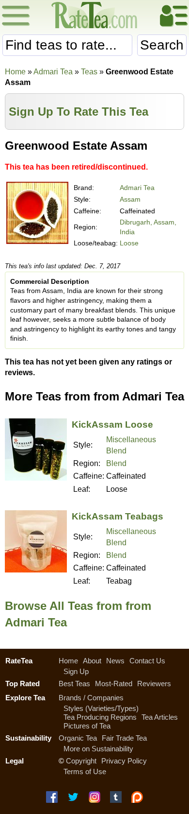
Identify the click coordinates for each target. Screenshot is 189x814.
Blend (116, 463)
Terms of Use (84, 771)
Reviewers (154, 683)
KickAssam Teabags (117, 516)
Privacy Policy (124, 761)
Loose (129, 243)
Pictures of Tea (86, 726)
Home (15, 72)
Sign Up (76, 671)
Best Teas (74, 683)
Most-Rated (113, 683)
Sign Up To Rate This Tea (78, 111)
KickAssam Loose (112, 424)
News (115, 661)
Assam (130, 199)
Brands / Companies (91, 697)
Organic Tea (78, 738)
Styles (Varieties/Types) (101, 708)
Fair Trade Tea (124, 738)
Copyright (81, 761)
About (92, 661)
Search (162, 44)
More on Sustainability (98, 749)
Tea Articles (160, 717)
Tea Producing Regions (100, 717)
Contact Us (147, 661)
